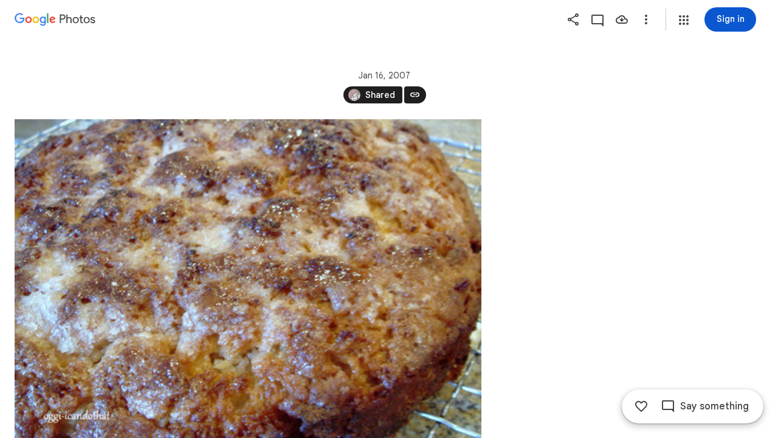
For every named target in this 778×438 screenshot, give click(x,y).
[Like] (641, 406)
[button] (684, 20)
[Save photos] (622, 19)
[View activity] (597, 19)
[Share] (573, 19)
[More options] (646, 19)
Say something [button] (714, 406)
